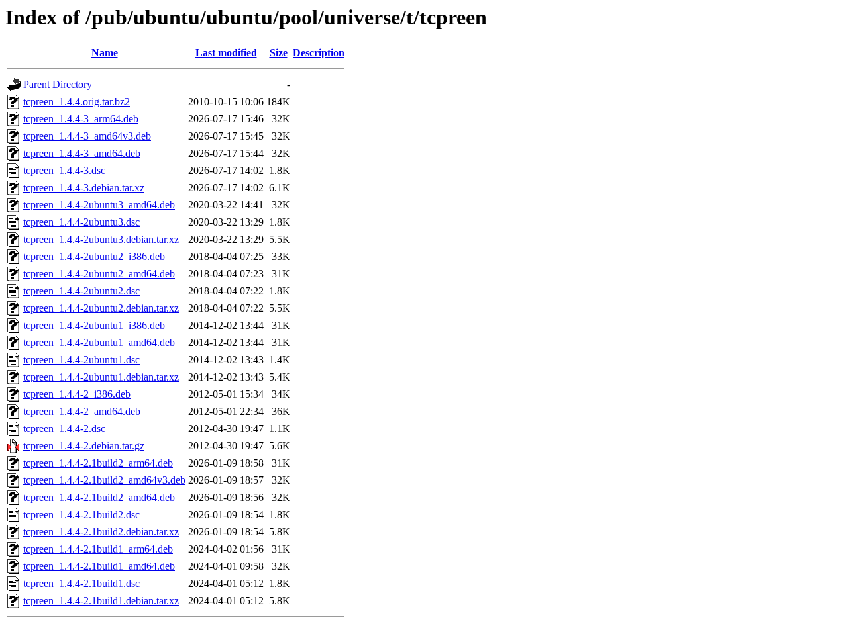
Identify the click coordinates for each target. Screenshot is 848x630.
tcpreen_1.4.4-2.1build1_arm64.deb (98, 549)
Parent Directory (57, 84)
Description (318, 52)
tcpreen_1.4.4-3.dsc (64, 170)
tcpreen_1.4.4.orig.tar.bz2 (76, 101)
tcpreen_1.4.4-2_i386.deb (77, 394)
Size (279, 52)
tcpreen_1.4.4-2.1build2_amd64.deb (99, 497)
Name (104, 52)
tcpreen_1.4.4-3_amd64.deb (81, 153)
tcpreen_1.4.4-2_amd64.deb (81, 411)
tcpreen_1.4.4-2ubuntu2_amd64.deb (99, 273)
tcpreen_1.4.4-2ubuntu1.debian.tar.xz (101, 376)
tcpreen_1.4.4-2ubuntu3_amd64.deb (99, 204)
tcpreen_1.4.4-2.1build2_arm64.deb (98, 463)
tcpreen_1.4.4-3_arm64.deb (80, 118)
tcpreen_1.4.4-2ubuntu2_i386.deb (94, 256)
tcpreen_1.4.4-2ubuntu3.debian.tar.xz (101, 239)
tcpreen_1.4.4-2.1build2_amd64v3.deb (104, 480)
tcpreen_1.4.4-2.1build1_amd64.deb (99, 566)
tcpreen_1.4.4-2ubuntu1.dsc (81, 359)
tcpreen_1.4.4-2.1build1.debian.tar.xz (101, 600)
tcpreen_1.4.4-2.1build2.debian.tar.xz (101, 531)
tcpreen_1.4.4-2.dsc (64, 428)
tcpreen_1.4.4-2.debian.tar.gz (83, 445)
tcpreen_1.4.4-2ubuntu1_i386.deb (94, 325)
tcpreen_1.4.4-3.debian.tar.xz (83, 187)
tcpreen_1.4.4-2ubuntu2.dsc (81, 290)
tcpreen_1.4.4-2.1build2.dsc (81, 514)
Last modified (226, 52)
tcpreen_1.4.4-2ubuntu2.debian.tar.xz (101, 308)
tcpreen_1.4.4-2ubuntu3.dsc (81, 222)
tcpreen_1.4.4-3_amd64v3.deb (87, 136)
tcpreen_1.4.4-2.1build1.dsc (81, 583)
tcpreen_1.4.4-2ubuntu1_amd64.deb (99, 342)
